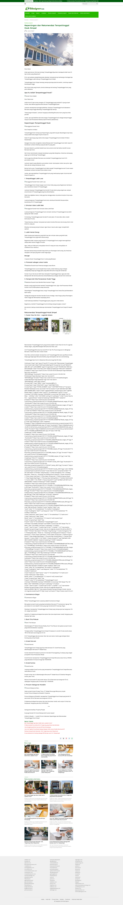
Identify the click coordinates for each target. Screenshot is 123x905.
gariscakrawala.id (28, 882)
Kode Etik (48, 899)
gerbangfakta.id (53, 874)
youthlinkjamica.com (80, 886)
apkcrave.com (27, 862)
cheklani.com (27, 859)
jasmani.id (77, 869)
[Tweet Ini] (63, 738)
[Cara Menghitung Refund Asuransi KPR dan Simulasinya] (65, 749)
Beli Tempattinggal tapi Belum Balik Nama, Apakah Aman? (38, 723)
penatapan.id (78, 880)
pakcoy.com (52, 883)
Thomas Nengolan (30, 30)
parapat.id (77, 878)
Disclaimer (67, 899)
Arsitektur (44, 13)
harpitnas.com (53, 885)
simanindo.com (78, 861)
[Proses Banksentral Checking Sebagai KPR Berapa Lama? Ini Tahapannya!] (65, 764)
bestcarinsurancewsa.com (30, 864)
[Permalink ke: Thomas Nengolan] (25, 31)
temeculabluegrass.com (80, 891)
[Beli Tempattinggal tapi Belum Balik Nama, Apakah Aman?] (32, 749)
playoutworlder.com (79, 890)
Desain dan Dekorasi (73, 13)
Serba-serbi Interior (85, 13)
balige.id (77, 882)
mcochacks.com (28, 869)
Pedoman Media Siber (77, 899)
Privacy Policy (55, 899)
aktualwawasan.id (54, 872)
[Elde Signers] (34, 8)
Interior (38, 13)
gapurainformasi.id (28, 880)
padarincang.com (79, 862)
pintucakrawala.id (28, 890)
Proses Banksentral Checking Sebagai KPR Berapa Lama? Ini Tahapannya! (42, 733)
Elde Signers (66, 901)
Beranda (27, 13)
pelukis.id (77, 866)
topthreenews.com (79, 883)
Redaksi (62, 899)
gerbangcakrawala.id (29, 883)
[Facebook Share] (61, 738)
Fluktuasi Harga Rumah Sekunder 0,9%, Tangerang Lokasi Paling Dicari (41, 731)
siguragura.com (78, 859)
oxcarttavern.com (28, 872)
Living (32, 13)
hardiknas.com (53, 882)
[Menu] (25, 4)
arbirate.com (78, 888)
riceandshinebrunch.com (30, 874)
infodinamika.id (53, 875)
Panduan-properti (62, 13)
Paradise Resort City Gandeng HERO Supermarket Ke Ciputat (93, 1)
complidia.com (27, 866)
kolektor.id (77, 864)
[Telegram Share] (69, 738)
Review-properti (52, 13)
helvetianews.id (27, 885)
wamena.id (77, 877)
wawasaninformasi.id (55, 866)
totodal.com (27, 861)
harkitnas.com (53, 886)
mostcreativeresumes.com (30, 870)
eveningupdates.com (29, 867)
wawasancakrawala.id (55, 859)
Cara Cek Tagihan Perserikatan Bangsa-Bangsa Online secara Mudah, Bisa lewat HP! (44, 729)
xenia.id (77, 875)
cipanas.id (77, 870)
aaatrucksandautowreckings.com (82, 885)
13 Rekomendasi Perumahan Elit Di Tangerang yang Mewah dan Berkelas (55, 1)
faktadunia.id (27, 878)
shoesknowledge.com (29, 875)
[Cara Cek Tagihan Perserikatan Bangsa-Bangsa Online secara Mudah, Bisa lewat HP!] (32, 764)
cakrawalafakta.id (54, 862)
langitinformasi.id (28, 888)
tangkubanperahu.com (55, 888)
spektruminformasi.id (55, 870)
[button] (97, 4)
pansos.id (52, 878)
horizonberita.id (53, 867)
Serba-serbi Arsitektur (30, 16)
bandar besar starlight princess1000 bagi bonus (86, 20)
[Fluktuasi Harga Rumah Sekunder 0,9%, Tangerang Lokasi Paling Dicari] (48, 764)
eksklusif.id (77, 872)
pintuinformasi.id (54, 864)
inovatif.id (77, 874)
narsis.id (52, 877)
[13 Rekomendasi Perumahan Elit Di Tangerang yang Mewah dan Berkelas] (48, 749)
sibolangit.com (53, 890)
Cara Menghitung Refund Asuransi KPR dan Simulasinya (37, 727)
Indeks (42, 899)
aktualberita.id (53, 861)
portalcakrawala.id (54, 869)
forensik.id (52, 880)
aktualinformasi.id (28, 877)
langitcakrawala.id (28, 886)
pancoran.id (78, 867)
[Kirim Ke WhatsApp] (72, 738)
